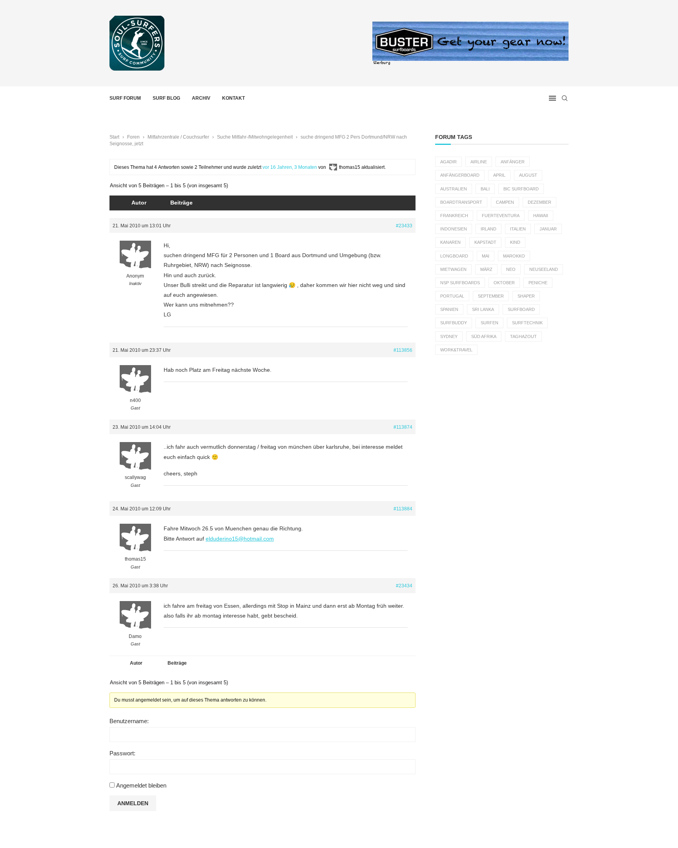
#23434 (404, 585)
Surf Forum (125, 98)
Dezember (539, 202)
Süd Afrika (483, 336)
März (486, 269)
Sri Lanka (483, 309)
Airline (478, 161)
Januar (548, 229)
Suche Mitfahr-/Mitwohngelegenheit (255, 137)
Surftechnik (527, 322)
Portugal (452, 296)
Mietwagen (453, 269)
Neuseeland (543, 269)
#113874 (403, 427)
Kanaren (450, 242)
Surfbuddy (453, 322)
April (499, 175)
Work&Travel (456, 349)
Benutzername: (129, 721)
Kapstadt (485, 242)
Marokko (514, 256)
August (528, 175)
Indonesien (453, 229)
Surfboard (521, 309)
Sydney (448, 336)
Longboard (454, 256)
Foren (133, 137)
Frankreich (454, 215)
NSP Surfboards (460, 282)
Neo (511, 269)
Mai (485, 256)
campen (505, 202)
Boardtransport (461, 202)
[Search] (565, 98)
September (491, 296)
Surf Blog (166, 98)
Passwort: (122, 753)
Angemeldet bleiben (141, 785)
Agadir (448, 161)
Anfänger (513, 161)
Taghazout (523, 336)
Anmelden (132, 803)
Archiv (201, 98)
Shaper (526, 296)
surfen (489, 322)
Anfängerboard (459, 175)
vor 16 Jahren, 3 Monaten (289, 167)
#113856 (403, 350)
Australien (453, 188)
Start (114, 137)
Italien (518, 229)
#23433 (404, 225)
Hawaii (540, 215)
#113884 (403, 509)
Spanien (449, 309)
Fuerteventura (500, 215)
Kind (515, 242)
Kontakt (233, 98)
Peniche (538, 282)
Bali (485, 188)
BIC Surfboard (521, 188)
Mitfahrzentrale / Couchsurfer (178, 137)
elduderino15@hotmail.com (240, 538)
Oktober (504, 282)
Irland (488, 229)
